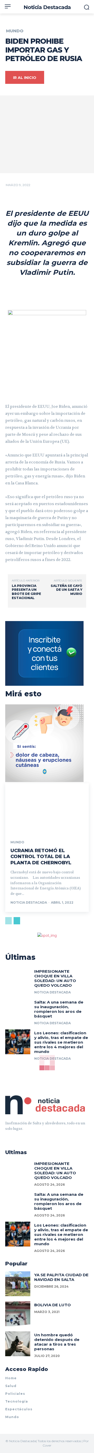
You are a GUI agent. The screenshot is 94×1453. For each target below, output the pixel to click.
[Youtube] (26, 1136)
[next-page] (17, 920)
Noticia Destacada (28, 902)
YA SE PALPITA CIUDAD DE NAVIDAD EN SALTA (61, 1277)
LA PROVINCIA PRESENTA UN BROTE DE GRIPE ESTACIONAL (26, 592)
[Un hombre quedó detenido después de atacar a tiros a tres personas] (17, 1343)
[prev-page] (8, 920)
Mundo (15, 31)
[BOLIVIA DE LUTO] (17, 1313)
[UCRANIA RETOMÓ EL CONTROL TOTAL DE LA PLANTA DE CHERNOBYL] (47, 808)
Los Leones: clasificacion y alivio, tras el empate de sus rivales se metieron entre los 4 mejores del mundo (61, 1042)
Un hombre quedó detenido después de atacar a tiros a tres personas (56, 1341)
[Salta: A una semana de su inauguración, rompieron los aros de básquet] (17, 1011)
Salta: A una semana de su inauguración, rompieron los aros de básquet (58, 1009)
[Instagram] (17, 1136)
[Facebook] (7, 1136)
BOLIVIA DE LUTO (52, 1304)
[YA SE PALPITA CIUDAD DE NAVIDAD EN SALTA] (17, 1283)
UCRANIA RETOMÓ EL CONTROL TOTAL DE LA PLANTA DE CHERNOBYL (40, 857)
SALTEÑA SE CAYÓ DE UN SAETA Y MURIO (66, 590)
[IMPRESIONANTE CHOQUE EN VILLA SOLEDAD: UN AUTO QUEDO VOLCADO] (17, 980)
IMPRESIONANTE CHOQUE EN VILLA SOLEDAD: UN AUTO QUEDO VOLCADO (55, 978)
